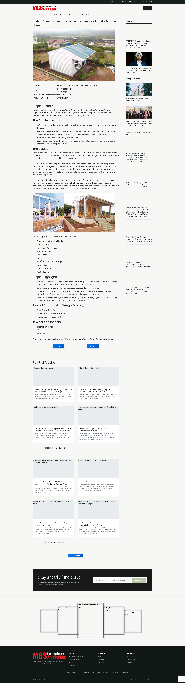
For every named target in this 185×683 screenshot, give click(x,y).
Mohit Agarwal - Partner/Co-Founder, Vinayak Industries (51, 524)
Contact (114, 2)
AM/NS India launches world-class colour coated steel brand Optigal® (97, 524)
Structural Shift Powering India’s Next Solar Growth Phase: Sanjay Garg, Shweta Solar (53, 429)
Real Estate (120, 8)
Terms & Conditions (73, 672)
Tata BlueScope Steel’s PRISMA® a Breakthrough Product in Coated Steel (51, 483)
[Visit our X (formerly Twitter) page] (40, 2)
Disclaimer (125, 672)
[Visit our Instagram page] (47, 2)
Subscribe (147, 8)
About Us (59, 672)
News (99, 656)
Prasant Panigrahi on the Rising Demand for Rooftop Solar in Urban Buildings (53, 390)
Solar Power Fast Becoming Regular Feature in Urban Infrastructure (94, 390)
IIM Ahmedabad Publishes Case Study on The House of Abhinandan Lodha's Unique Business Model (138, 290)
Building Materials (74, 659)
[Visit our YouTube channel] (43, 2)
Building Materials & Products (95, 8)
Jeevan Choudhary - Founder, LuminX (95, 482)
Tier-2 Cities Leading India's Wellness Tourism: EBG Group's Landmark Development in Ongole (139, 184)
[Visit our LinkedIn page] (33, 2)
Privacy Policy (88, 672)
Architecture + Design (74, 8)
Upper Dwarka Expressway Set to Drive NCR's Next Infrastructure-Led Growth (138, 70)
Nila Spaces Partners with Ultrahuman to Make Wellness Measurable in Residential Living (138, 264)
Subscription (133, 2)
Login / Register (146, 2)
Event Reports (102, 662)
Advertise (123, 2)
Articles (111, 8)
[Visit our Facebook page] (37, 2)
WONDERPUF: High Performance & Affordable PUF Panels (93, 429)
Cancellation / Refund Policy (108, 672)
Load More (76, 555)
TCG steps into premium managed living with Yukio (138, 99)
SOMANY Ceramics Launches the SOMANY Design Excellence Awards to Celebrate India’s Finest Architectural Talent (138, 44)
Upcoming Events (103, 659)
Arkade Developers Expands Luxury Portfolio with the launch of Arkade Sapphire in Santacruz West (139, 239)
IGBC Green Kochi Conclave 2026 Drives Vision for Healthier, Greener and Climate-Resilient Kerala (139, 123)
